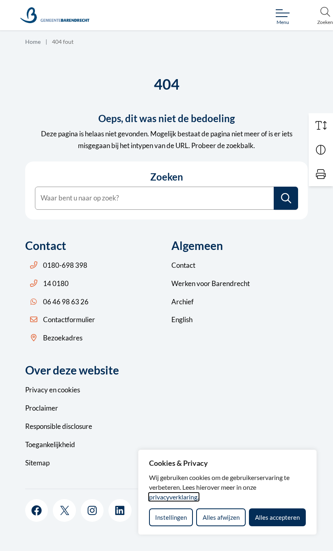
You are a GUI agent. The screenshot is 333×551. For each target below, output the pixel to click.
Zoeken (166, 177)
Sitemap (37, 462)
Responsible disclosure (58, 426)
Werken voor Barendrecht (210, 283)
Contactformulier (69, 319)
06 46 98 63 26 (66, 301)
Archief (182, 301)
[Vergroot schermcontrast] (321, 150)
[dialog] (227, 492)
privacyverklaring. (174, 497)
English (181, 319)
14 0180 (56, 283)
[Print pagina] (321, 174)
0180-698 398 (65, 265)
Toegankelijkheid (50, 444)
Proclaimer (41, 408)
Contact (183, 265)
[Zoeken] (286, 198)
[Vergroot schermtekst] (321, 125)
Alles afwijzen (221, 517)
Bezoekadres (62, 338)
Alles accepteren (277, 517)
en (52, 389)
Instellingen (171, 517)
